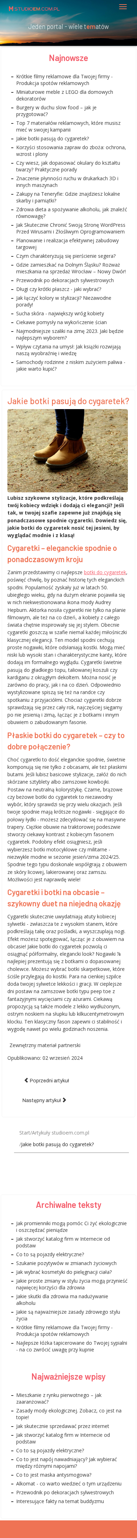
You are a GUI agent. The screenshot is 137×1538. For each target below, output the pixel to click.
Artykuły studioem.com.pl (60, 1132)
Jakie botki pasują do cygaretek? (68, 401)
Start (24, 1132)
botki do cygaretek (105, 572)
